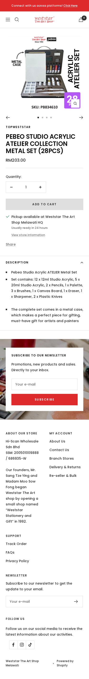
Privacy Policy (17, 561)
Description (17, 262)
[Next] (81, 117)
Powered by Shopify (65, 663)
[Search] (17, 19)
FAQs (10, 552)
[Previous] (8, 117)
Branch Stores (61, 458)
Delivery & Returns (65, 467)
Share (11, 244)
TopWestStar (18, 127)
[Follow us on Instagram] (22, 645)
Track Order (16, 543)
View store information (28, 235)
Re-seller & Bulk (63, 475)
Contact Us (59, 450)
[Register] (76, 601)
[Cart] (81, 19)
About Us (57, 441)
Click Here (70, 6)
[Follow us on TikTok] (30, 645)
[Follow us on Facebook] (13, 645)
